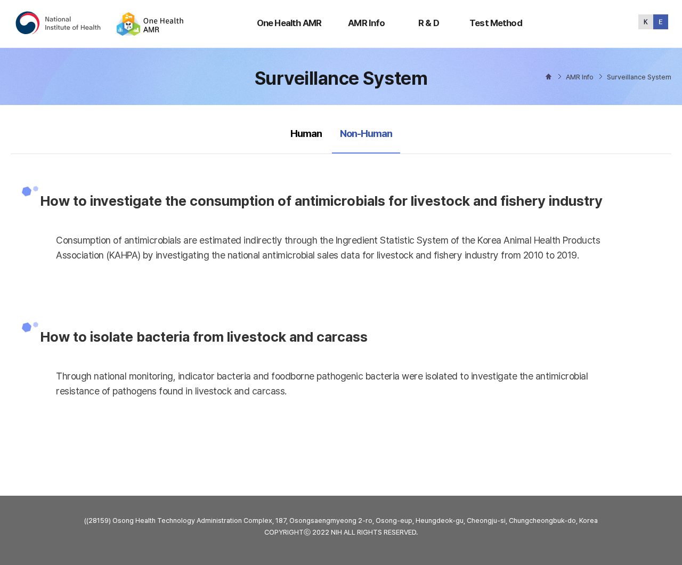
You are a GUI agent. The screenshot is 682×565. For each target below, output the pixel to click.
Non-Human (365, 133)
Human (306, 133)
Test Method (495, 23)
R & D (428, 23)
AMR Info (366, 23)
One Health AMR (289, 23)
